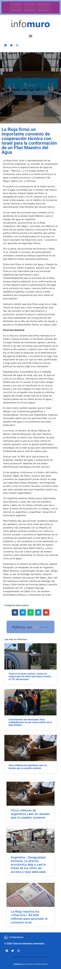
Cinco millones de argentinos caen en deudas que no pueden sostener (28, 766)
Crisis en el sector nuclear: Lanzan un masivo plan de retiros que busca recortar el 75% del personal (30, 676)
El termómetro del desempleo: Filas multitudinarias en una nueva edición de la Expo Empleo (30, 722)
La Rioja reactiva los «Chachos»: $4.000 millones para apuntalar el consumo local (29, 917)
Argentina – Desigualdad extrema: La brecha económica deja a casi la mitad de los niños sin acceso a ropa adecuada (28, 865)
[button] (30, 36)
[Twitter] (11, 45)
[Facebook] (5, 45)
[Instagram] (17, 45)
